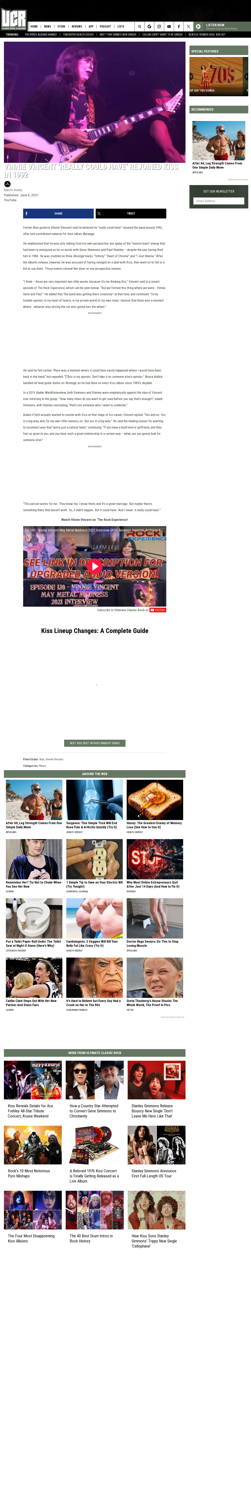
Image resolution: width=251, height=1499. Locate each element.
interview (51, 392)
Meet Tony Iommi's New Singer (118, 34)
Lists (120, 26)
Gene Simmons (89, 250)
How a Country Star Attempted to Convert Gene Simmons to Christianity (94, 1111)
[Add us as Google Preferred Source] (149, 26)
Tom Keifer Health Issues (78, 34)
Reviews (77, 26)
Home (34, 26)
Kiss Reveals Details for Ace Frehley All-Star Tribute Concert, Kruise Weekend (30, 1111)
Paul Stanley (115, 250)
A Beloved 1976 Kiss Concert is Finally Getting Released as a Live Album (94, 1176)
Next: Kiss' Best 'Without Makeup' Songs (95, 743)
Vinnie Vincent (54, 759)
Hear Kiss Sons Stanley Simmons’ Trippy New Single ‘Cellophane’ (154, 1241)
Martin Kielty (13, 190)
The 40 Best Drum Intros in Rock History (91, 1238)
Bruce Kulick (154, 377)
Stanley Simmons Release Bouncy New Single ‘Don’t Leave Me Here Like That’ (152, 1111)
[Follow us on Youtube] (169, 26)
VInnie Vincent (61, 227)
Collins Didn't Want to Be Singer (162, 34)
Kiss (36, 227)
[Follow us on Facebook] (179, 26)
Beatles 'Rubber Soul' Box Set (207, 34)
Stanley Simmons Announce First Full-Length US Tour (154, 1173)
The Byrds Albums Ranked (41, 34)
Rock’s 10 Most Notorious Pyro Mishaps (29, 1173)
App (91, 26)
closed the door (74, 269)
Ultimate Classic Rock (129, 610)
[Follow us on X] (188, 26)
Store (61, 26)
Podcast (105, 26)
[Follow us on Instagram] (159, 26)
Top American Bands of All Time (216, 90)
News (47, 26)
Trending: (12, 34)
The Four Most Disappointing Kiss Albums (31, 1238)
